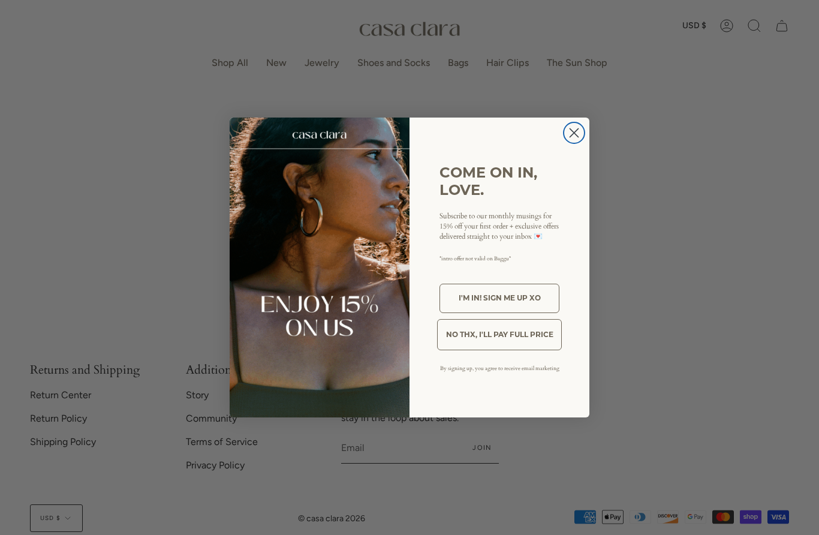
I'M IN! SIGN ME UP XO (500, 297)
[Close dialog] (574, 132)
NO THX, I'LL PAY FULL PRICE (499, 334)
